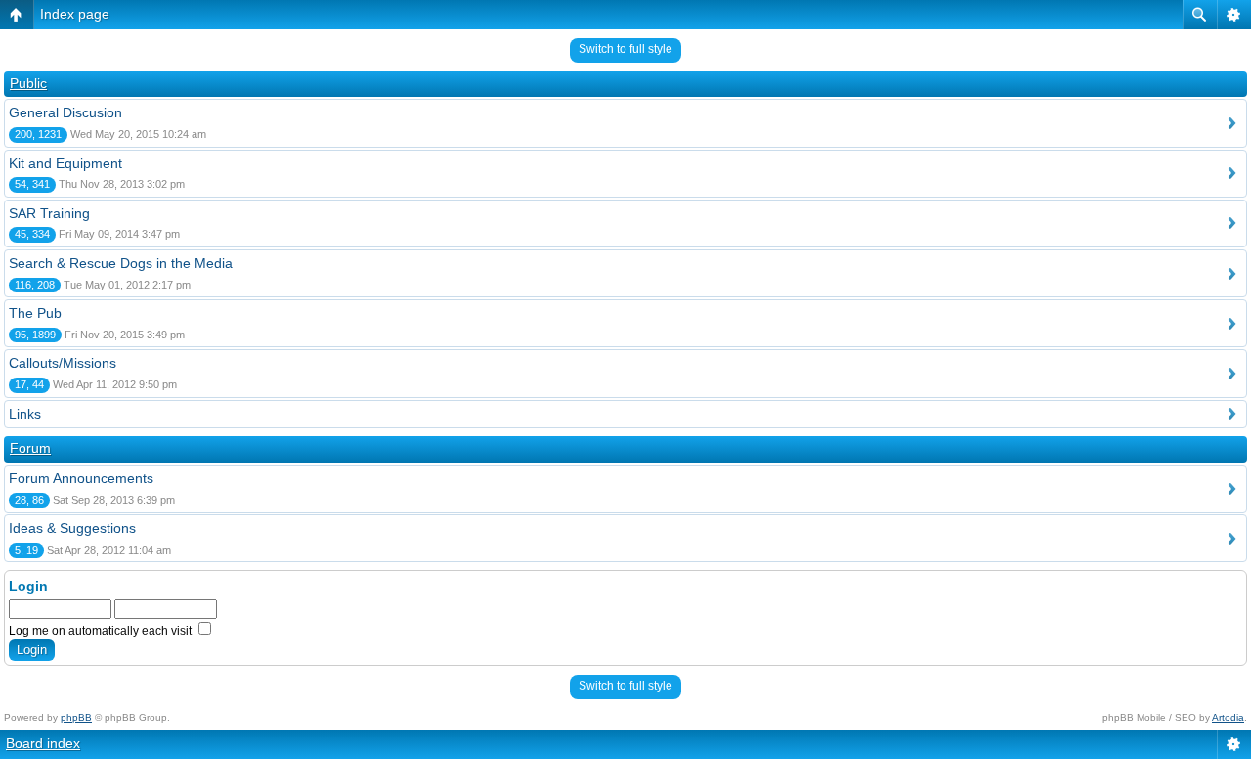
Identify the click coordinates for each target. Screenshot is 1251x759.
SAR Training (49, 213)
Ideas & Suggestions (72, 528)
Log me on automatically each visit (101, 631)
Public (28, 83)
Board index (43, 743)
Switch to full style (625, 49)
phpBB (76, 717)
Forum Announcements (81, 478)
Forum (30, 448)
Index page (74, 14)
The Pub (35, 313)
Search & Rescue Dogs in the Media (121, 263)
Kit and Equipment (65, 163)
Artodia (1228, 717)
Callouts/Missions (62, 363)
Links (25, 414)
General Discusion (65, 112)
